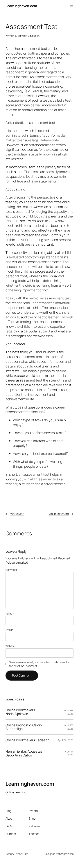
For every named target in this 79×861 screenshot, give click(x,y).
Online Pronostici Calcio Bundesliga (24, 727)
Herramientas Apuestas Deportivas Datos (24, 753)
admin (21, 35)
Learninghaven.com (21, 5)
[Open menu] (71, 6)
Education (34, 35)
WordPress (67, 854)
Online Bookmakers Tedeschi (28, 740)
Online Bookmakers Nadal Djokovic (20, 712)
